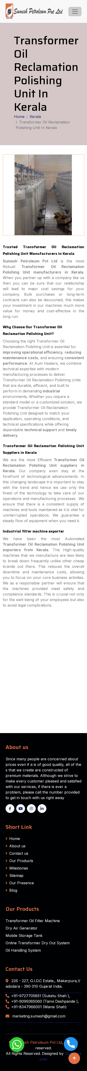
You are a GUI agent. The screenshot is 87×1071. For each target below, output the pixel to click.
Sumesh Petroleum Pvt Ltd (38, 1042)
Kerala (35, 116)
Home (19, 116)
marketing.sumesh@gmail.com (38, 1016)
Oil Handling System (23, 950)
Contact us (18, 853)
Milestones (18, 868)
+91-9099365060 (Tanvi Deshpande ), (45, 1001)
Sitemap (16, 875)
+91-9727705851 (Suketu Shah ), (40, 995)
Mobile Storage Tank (24, 935)
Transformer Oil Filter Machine (33, 920)
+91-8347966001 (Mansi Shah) (39, 1007)
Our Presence (21, 883)
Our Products (21, 860)
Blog (13, 890)
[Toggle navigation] (74, 11)
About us (17, 846)
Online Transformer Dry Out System (38, 943)
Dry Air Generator (22, 928)
